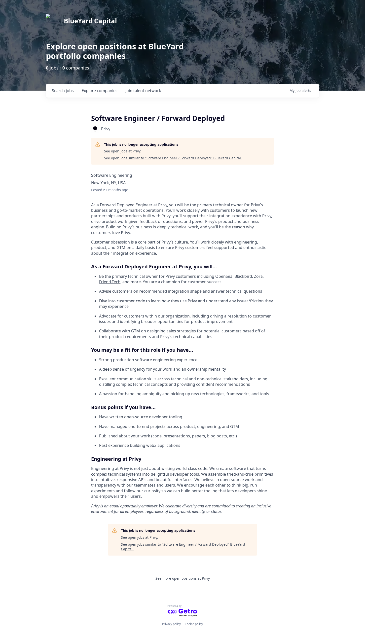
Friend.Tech (109, 281)
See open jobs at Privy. (122, 151)
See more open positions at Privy (182, 578)
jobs (63, 90)
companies (99, 90)
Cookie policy (194, 624)
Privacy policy (171, 624)
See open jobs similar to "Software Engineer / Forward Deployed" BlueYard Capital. (173, 158)
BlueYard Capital (90, 20)
